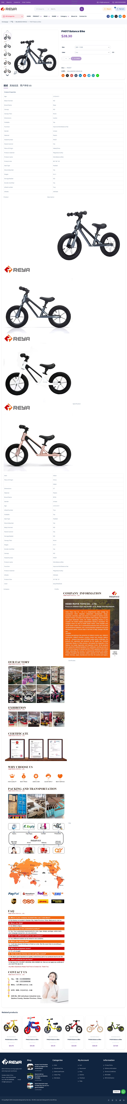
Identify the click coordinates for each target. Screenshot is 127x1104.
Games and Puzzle (59, 1072)
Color (63, 52)
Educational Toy (58, 1068)
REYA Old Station (109, 1078)
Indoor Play (57, 1075)
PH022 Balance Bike (32, 1040)
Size (63, 47)
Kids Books (57, 1078)
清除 (113, 52)
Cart (80, 1065)
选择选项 (13, 1047)
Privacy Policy (109, 1065)
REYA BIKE (107, 1075)
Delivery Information (110, 1068)
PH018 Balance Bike (11, 1040)
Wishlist (81, 1075)
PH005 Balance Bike (74, 1040)
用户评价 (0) (25, 85)
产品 (11, 22)
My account (82, 1068)
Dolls (55, 1065)
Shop (80, 1072)
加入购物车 (77, 59)
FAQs (80, 1081)
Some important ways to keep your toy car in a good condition (42, 1085)
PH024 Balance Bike (53, 1040)
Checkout (82, 1078)
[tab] (6, 86)
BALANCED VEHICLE (21, 22)
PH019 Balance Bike (116, 1040)
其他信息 (14, 85)
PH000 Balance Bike (94, 1040)
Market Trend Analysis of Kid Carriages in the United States (41, 1066)
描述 (6, 85)
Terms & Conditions (110, 1072)
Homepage (5, 22)
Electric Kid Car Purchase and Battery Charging (41, 1076)
